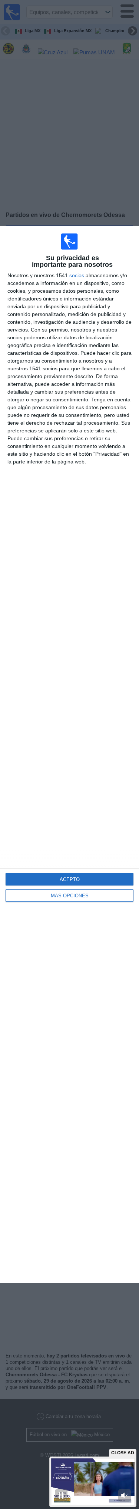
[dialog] (69, 754)
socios (76, 275)
